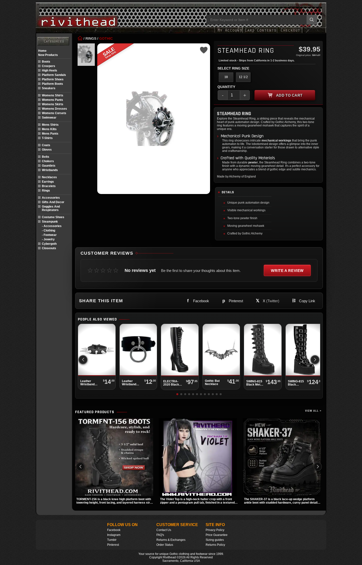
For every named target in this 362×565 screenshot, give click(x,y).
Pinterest (113, 545)
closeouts (49, 248)
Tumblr (111, 540)
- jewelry (48, 239)
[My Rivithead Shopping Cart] (260, 33)
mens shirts (50, 124)
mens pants (50, 133)
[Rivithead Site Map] (53, 41)
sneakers (48, 88)
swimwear (49, 117)
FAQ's (160, 535)
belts (45, 157)
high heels (49, 70)
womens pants (52, 100)
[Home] (80, 38)
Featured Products (94, 412)
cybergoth (49, 244)
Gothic (106, 38)
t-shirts (47, 138)
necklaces (49, 177)
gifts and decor (53, 202)
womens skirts (52, 104)
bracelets (49, 186)
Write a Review (287, 270)
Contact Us (163, 530)
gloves (47, 149)
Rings (90, 38)
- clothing (48, 230)
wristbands (50, 170)
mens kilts (49, 129)
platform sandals (54, 75)
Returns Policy (215, 545)
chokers (48, 161)
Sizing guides (215, 540)
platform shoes (53, 79)
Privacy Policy (215, 530)
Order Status (164, 545)
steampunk (50, 221)
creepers (48, 66)
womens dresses (54, 108)
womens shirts (52, 95)
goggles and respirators (51, 208)
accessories (51, 197)
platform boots (52, 84)
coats (46, 145)
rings (46, 190)
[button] (315, 359)
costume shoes (53, 217)
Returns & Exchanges (170, 540)
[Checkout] (290, 33)
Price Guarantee (217, 535)
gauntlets (48, 165)
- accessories (52, 226)
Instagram (113, 535)
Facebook (113, 530)
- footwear (49, 235)
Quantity (226, 87)
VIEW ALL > (313, 410)
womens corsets (54, 113)
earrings (48, 181)
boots (46, 61)
